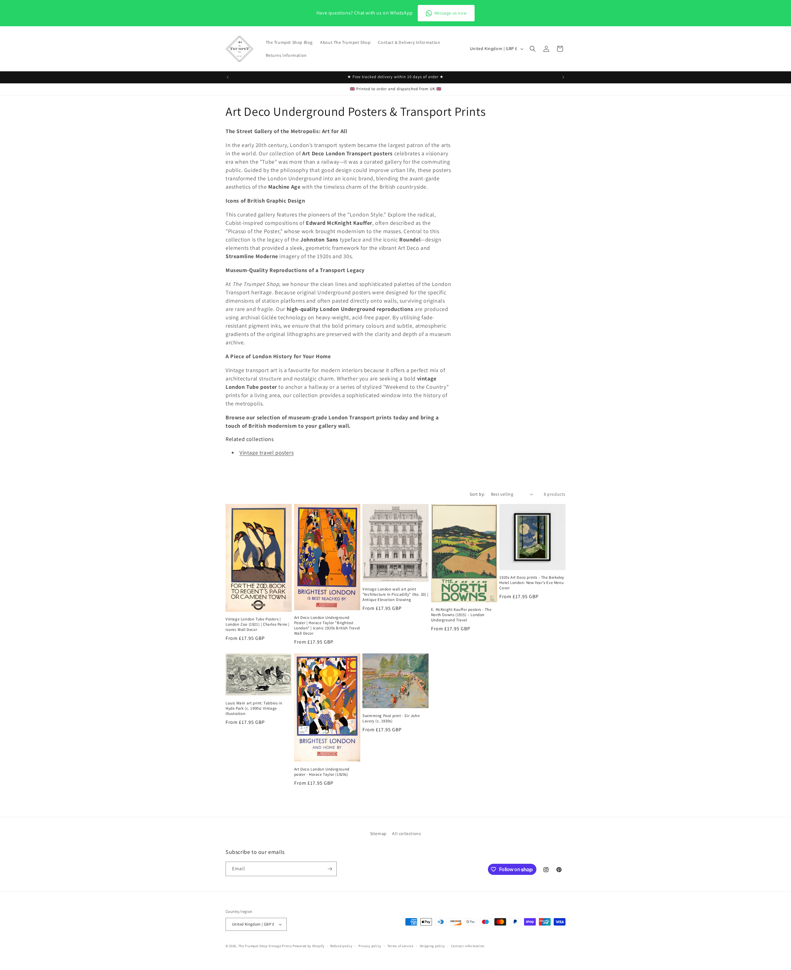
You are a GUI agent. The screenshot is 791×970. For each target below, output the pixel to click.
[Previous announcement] (228, 77)
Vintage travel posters (266, 452)
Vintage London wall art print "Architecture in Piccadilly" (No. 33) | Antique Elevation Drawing (395, 594)
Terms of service (400, 945)
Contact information (467, 945)
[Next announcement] (563, 77)
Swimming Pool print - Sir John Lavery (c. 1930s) (391, 718)
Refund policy (341, 945)
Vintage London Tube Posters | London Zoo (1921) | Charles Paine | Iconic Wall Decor (258, 624)
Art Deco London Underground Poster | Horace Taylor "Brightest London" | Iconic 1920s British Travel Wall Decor (327, 625)
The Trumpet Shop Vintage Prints (265, 946)
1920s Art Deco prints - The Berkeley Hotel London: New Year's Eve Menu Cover (531, 582)
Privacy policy (369, 945)
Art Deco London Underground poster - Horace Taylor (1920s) (321, 772)
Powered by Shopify (308, 946)
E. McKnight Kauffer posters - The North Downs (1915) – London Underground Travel (461, 615)
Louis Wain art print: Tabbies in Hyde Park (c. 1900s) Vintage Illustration (254, 708)
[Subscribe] (329, 869)
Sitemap (378, 833)
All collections (406, 833)
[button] (532, 49)
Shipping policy (432, 945)
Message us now (450, 13)
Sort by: (477, 494)
